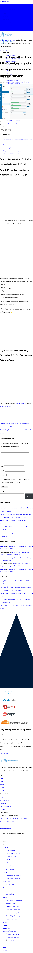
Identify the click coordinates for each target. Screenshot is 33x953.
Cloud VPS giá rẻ (10, 850)
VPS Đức (8, 863)
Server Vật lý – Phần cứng (13, 120)
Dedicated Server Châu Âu (13, 878)
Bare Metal (6, 872)
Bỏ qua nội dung (4, 1)
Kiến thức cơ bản (10, 903)
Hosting (8, 891)
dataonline (28, 82)
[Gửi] (3, 844)
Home (1, 40)
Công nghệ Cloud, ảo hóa (12, 906)
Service (5, 888)
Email (2, 470)
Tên (2, 466)
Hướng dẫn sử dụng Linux (13, 909)
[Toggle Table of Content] (1, 134)
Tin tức (5, 127)
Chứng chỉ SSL (10, 894)
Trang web (3, 475)
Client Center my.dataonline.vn (14, 900)
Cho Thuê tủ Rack (10, 884)
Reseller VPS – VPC (11, 856)
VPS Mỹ (8, 859)
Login (4, 13)
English (13, 941)
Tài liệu (5, 897)
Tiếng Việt (6, 19)
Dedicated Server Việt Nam (13, 80)
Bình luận (4, 451)
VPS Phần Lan (10, 866)
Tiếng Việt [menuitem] (9, 22)
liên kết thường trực (5, 406)
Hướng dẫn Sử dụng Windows (14, 912)
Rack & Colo (6, 881)
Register (5, 16)
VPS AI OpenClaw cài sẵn (13, 853)
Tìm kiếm (2, 492)
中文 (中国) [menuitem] (9, 26)
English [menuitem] (8, 29)
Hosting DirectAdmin (11, 124)
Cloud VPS (6, 52)
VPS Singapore (10, 869)
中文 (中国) (16, 937)
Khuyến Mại (6, 134)
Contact (5, 925)
